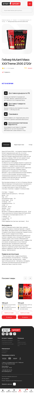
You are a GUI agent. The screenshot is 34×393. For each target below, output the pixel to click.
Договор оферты (5, 378)
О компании (5, 351)
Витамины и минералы (7, 340)
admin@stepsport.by (6, 371)
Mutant (30, 68)
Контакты (4, 352)
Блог (19, 340)
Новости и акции (22, 342)
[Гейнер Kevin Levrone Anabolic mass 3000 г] (9, 300)
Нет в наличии (7, 83)
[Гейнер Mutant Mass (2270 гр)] (25, 300)
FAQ (18, 345)
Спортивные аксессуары (8, 344)
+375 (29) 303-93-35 (7, 370)
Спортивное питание (7, 342)
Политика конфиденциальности (9, 376)
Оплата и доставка (22, 344)
